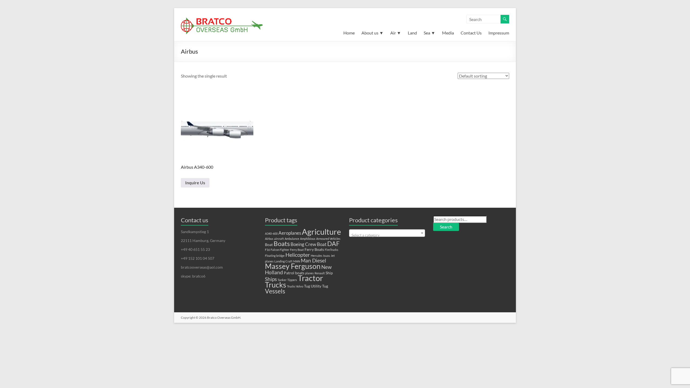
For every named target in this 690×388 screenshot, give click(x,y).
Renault (320, 273)
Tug (307, 286)
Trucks (275, 284)
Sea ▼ (429, 32)
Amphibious (307, 238)
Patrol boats (294, 273)
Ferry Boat (297, 249)
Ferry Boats (314, 249)
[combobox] (387, 233)
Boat (269, 244)
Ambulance (292, 238)
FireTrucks (331, 249)
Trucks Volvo (295, 286)
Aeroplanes (289, 233)
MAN (296, 261)
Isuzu (326, 255)
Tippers (292, 280)
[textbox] (387, 235)
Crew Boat (315, 244)
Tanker (282, 280)
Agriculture (321, 231)
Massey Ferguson (292, 266)
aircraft (279, 238)
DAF (333, 243)
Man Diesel (313, 261)
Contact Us (471, 32)
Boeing (297, 244)
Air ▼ (395, 32)
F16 (267, 249)
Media (448, 32)
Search (446, 226)
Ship (329, 273)
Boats (282, 243)
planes (309, 273)
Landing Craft (283, 261)
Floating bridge (275, 255)
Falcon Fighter (280, 249)
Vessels (275, 291)
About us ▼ (372, 32)
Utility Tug (319, 286)
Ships (271, 279)
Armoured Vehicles (328, 238)
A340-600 (271, 233)
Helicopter (297, 254)
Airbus (269, 238)
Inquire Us (195, 182)
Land (412, 32)
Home (349, 32)
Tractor (310, 278)
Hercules (316, 255)
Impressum (498, 32)
